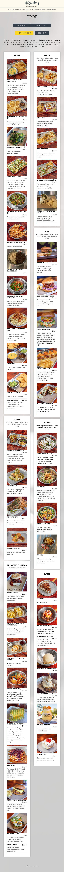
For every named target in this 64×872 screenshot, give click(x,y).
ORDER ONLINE (39, 9)
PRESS (54, 9)
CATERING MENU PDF (40, 25)
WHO (35, 9)
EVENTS (19, 9)
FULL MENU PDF (21, 25)
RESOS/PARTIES (30, 9)
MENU (9, 9)
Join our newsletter (32, 866)
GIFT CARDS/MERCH (48, 9)
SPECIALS (14, 9)
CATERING (23, 9)
